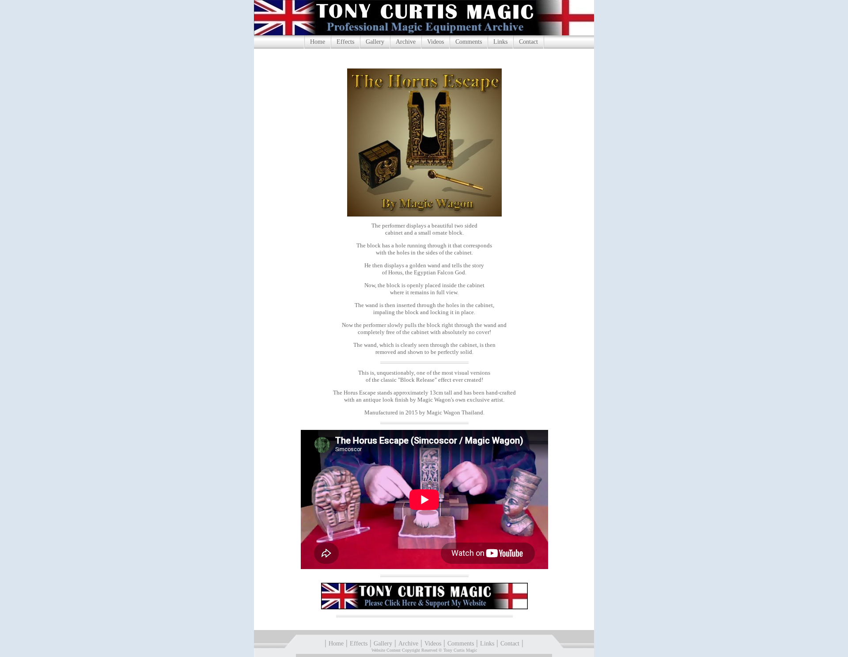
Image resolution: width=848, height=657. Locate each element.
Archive (406, 41)
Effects (345, 41)
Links (500, 41)
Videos (435, 41)
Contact (528, 41)
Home (317, 41)
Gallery (375, 41)
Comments (468, 41)
